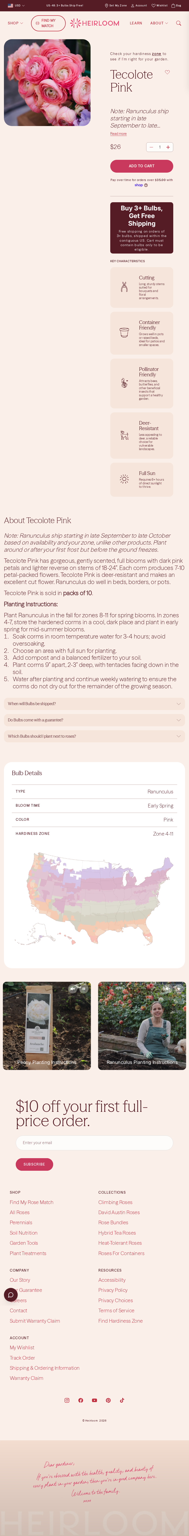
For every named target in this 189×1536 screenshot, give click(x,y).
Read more (118, 133)
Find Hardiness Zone (120, 1320)
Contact (18, 1310)
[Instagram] (67, 1400)
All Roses (20, 1212)
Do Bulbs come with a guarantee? (35, 719)
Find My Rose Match (31, 1202)
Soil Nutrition (24, 1232)
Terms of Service (116, 1310)
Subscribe (34, 1164)
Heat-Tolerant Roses (120, 1243)
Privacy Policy (113, 1290)
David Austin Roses (119, 1212)
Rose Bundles (113, 1222)
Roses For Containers (121, 1253)
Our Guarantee (26, 1290)
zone (156, 54)
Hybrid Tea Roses (117, 1232)
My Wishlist (22, 1347)
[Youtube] (94, 1400)
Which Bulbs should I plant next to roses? (42, 736)
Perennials (21, 1222)
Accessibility (112, 1280)
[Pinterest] (108, 1400)
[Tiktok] (122, 1400)
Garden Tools (24, 1243)
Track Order (22, 1357)
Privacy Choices (115, 1300)
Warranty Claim (27, 1378)
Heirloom (91, 1420)
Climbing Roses (115, 1202)
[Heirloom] (94, 23)
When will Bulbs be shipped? (32, 703)
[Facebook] (81, 1400)
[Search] (178, 23)
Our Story (20, 1280)
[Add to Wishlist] (167, 72)
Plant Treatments (28, 1253)
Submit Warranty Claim (35, 1320)
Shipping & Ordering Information (44, 1368)
